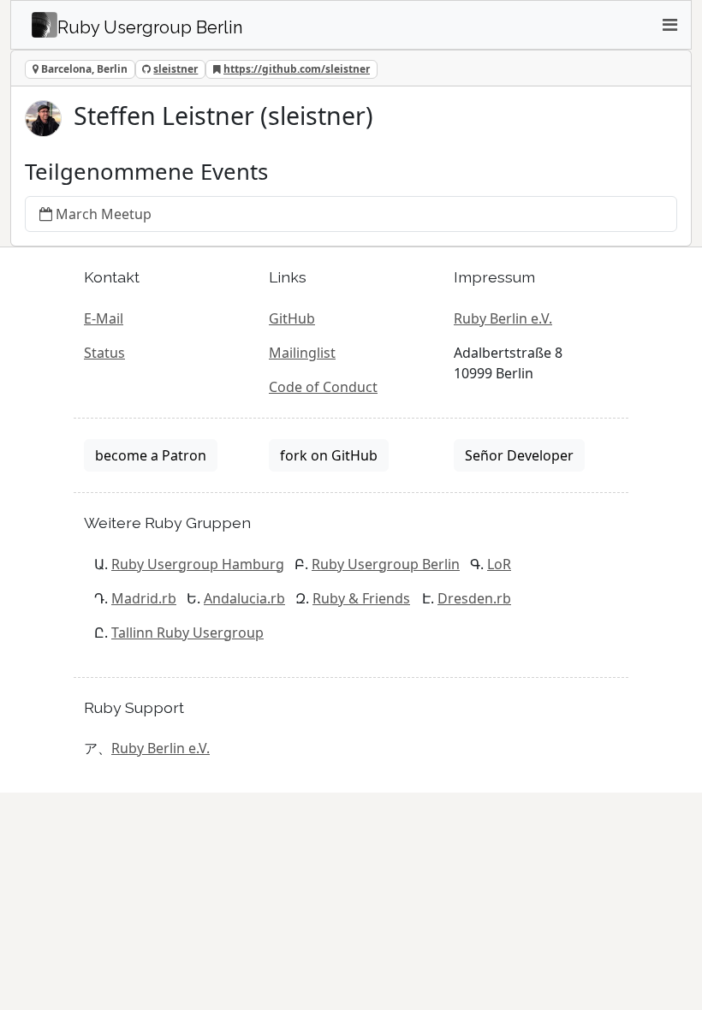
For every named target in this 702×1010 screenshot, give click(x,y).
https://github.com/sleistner (296, 69)
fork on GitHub (329, 455)
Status (104, 352)
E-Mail (103, 318)
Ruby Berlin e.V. (503, 318)
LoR (499, 564)
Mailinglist (302, 352)
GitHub (292, 318)
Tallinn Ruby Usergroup (187, 632)
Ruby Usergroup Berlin (386, 564)
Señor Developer (519, 455)
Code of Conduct (323, 386)
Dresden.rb (474, 598)
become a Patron (150, 455)
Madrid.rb (143, 598)
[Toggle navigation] (669, 25)
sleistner (175, 69)
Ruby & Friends (361, 598)
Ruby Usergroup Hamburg (197, 564)
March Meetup (104, 214)
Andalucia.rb (244, 598)
